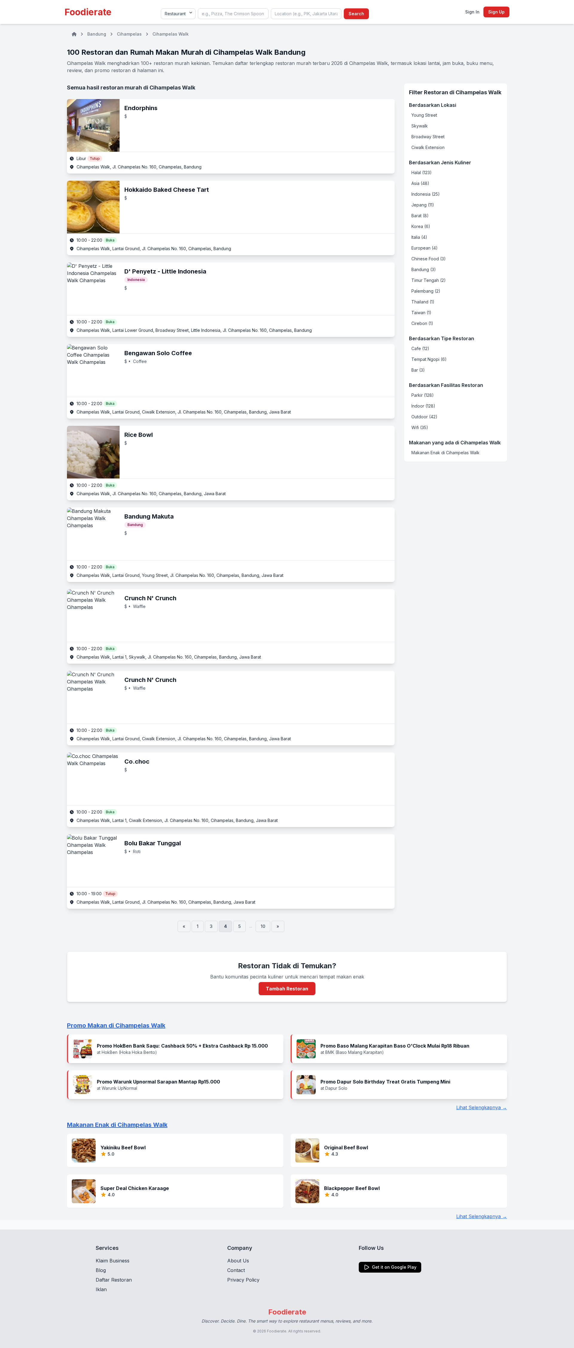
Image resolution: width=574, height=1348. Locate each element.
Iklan (101, 1289)
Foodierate (88, 12)
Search (356, 13)
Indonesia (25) (425, 194)
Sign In (472, 11)
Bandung (96, 34)
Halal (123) (421, 172)
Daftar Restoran (114, 1280)
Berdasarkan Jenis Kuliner (440, 162)
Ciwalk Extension (428, 147)
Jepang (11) (422, 204)
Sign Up (496, 11)
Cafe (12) (420, 348)
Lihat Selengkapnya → (481, 1107)
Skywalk (419, 125)
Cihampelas (129, 34)
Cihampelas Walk (170, 34)
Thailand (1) (422, 301)
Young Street (424, 115)
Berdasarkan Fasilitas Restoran (446, 385)
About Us (238, 1261)
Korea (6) (420, 226)
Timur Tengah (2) (428, 280)
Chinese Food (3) (428, 258)
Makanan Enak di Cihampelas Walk (445, 452)
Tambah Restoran (287, 989)
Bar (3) (418, 370)
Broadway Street (428, 136)
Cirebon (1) (422, 323)
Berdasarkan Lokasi (432, 105)
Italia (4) (419, 237)
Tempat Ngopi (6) (429, 359)
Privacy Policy (243, 1280)
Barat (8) (420, 215)
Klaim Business (112, 1261)
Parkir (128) (422, 395)
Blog (101, 1270)
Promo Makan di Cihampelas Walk (116, 1025)
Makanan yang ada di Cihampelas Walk (455, 443)
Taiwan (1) (421, 312)
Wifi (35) (419, 427)
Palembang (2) (425, 291)
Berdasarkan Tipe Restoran (441, 338)
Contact (236, 1270)
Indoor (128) (423, 405)
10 (263, 926)
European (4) (424, 247)
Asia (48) (420, 183)
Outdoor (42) (424, 416)
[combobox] (233, 13)
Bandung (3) (423, 269)
